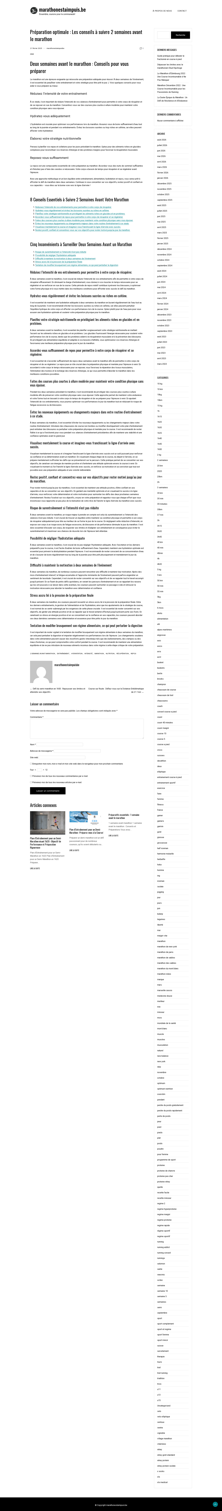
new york (161, 1061)
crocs (159, 750)
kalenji (160, 914)
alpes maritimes (164, 629)
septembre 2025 (164, 200)
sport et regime (164, 1329)
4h (158, 558)
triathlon (160, 1378)
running (160, 1242)
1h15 (159, 416)
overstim (161, 1094)
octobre (160, 1078)
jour (158, 897)
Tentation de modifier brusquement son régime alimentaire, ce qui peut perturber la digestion (76, 265)
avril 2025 (161, 227)
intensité (88, 653)
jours (159, 903)
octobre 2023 (163, 325)
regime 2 (161, 1203)
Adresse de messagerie (41, 751)
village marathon (164, 1438)
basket (160, 662)
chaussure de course (166, 690)
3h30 (159, 531)
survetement (163, 1351)
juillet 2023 (162, 342)
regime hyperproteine (167, 1209)
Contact (182, 11)
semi (32, 54)
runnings (161, 1258)
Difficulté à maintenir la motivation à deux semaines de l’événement (65, 258)
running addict (163, 1247)
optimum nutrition (165, 1089)
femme (160, 799)
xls (158, 1477)
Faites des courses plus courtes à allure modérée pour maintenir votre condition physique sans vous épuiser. (84, 220)
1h (158, 411)
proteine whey (163, 1181)
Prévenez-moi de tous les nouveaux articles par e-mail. (57, 782)
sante (159, 1269)
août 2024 (161, 271)
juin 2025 (161, 216)
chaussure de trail (165, 695)
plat (159, 1138)
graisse (160, 837)
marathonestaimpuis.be (62, 9)
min (158, 1007)
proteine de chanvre (166, 1171)
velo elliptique (163, 1416)
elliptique (161, 772)
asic (159, 640)
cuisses (160, 755)
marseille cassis (164, 990)
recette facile (163, 1192)
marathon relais (164, 974)
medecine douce (164, 996)
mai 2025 (161, 222)
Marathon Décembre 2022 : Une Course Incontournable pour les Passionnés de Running (171, 88)
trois (159, 1384)
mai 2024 (161, 287)
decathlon (161, 761)
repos (133, 653)
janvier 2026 (162, 178)
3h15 (159, 526)
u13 (159, 1395)
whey (159, 1449)
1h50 (159, 449)
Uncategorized (163, 1406)
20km (159, 476)
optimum (161, 1083)
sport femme (163, 1334)
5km (159, 602)
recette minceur (164, 1198)
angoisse (161, 635)
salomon (161, 1263)
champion (161, 684)
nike (159, 1067)
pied (159, 1127)
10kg (159, 394)
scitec (160, 1280)
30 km (160, 493)
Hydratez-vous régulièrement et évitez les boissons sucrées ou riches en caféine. (72, 210)
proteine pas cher (165, 1176)
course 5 (161, 739)
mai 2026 (161, 156)
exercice (161, 788)
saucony (161, 1274)
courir (159, 717)
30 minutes (162, 504)
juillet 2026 (162, 145)
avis (159, 651)
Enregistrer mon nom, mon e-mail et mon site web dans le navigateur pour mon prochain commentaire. (77, 764)
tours (159, 1362)
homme (160, 870)
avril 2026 (161, 162)
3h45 (159, 537)
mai (158, 930)
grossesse (162, 843)
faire (159, 793)
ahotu (159, 613)
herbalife (161, 859)
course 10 (161, 733)
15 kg (159, 405)
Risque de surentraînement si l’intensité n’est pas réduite (60, 252)
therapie (161, 1356)
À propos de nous (162, 11)
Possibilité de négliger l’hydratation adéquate (55, 255)
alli (158, 624)
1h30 (159, 427)
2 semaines (162, 460)
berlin (159, 673)
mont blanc (162, 1028)
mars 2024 (162, 298)
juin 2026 (161, 150)
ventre (160, 1427)
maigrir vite (162, 935)
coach (160, 706)
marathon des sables (166, 963)
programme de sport (166, 1160)
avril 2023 (161, 358)
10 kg (159, 383)
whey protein (163, 1460)
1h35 (159, 433)
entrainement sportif (166, 783)
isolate (160, 886)
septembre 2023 (164, 331)
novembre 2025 (164, 189)
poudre (160, 1149)
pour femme (162, 1154)
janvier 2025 (162, 243)
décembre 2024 (164, 249)
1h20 (159, 422)
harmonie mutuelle (165, 854)
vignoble (161, 1433)
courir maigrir (163, 728)
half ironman (162, 848)
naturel (160, 1050)
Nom (33, 744)
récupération (123, 653)
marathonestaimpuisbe (55, 48)
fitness (160, 804)
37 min (160, 515)
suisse (160, 1345)
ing (158, 875)
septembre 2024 (164, 265)
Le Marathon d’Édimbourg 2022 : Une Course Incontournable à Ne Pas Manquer (171, 76)
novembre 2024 (164, 254)
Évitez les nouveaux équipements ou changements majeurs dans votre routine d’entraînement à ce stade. (82, 223)
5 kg (159, 569)
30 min (160, 498)
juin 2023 (161, 347)
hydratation (76, 653)
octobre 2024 (163, 260)
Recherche (180, 35)
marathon (99, 653)
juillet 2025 (162, 211)
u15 (159, 1400)
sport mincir (162, 1340)
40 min (160, 547)
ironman (160, 881)
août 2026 (161, 140)
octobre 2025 (163, 194)
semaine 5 (162, 1296)
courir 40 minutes (165, 722)
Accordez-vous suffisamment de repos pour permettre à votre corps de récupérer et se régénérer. (79, 217)
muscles (161, 1039)
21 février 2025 (36, 48)
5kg (159, 597)
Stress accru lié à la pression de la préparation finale (58, 262)
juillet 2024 (162, 276)
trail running (162, 1373)
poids (159, 1143)
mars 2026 (162, 167)
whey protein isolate (166, 1466)
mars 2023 (162, 364)
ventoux (160, 1422)
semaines (161, 1302)
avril (159, 657)
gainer (160, 815)
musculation (162, 1045)
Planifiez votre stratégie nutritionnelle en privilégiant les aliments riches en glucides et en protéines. (80, 213)
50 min (160, 586)
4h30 (159, 564)
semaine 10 (162, 1291)
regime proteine (164, 1220)
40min (160, 553)
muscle (160, 1034)
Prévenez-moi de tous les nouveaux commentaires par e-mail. (60, 776)
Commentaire (36, 717)
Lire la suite (35, 868)
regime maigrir (163, 1214)
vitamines (161, 1444)
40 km (160, 542)
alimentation (162, 619)
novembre (161, 1072)
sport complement (165, 1324)
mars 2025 (162, 232)
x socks (160, 1471)
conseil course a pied (167, 711)
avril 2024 (161, 293)
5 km (159, 575)
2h (158, 482)
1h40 (159, 438)
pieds (159, 1132)
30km (159, 509)
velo (159, 1411)
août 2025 (161, 205)
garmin (160, 826)
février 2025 (162, 238)
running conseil (164, 1253)
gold (159, 832)
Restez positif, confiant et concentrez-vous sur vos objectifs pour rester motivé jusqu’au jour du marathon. (82, 230)
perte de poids (163, 1116)
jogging (160, 892)
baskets (161, 668)
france (160, 810)
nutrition (110, 653)
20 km (160, 465)
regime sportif (163, 1236)
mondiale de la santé (166, 1023)
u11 (159, 1389)
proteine (161, 1165)
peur (159, 1121)
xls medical (162, 1482)
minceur (160, 1012)
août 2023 (161, 336)
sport (159, 1318)
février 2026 (162, 172)
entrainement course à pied (169, 777)
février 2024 (162, 304)
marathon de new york (167, 946)
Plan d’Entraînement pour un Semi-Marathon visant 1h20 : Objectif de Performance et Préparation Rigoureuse (45, 842)
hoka (159, 864)
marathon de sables (166, 957)
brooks (160, 679)
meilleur (160, 1001)
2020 (159, 471)
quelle (160, 1187)
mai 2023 (161, 353)
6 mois (160, 608)
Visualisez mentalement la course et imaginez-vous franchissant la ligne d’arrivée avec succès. (78, 227)
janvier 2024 (162, 309)
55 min (160, 591)
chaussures (162, 701)
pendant (160, 1099)
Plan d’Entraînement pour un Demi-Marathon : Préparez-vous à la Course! (86, 831)
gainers (160, 821)
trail (159, 1367)
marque (160, 979)
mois (159, 1017)
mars (159, 985)
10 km (160, 389)
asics (159, 646)
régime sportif (163, 1231)
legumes (161, 919)
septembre (162, 1313)
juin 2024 (161, 282)
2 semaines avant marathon (42, 653)
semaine (161, 1285)
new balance (162, 1056)
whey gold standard (166, 1455)
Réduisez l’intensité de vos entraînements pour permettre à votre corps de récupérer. (73, 207)
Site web (34, 757)
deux (159, 766)
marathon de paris (165, 952)
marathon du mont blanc (167, 968)
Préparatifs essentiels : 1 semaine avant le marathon (124, 816)
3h (158, 520)
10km (159, 400)
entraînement (63, 653)
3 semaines (162, 487)
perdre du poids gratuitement (170, 1105)
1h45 (159, 444)
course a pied (163, 744)
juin (158, 908)
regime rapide (163, 1225)
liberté (160, 925)
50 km (160, 580)
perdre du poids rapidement (169, 1110)
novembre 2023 (164, 320)
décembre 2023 (164, 314)
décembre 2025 (164, 183)
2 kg (159, 455)
